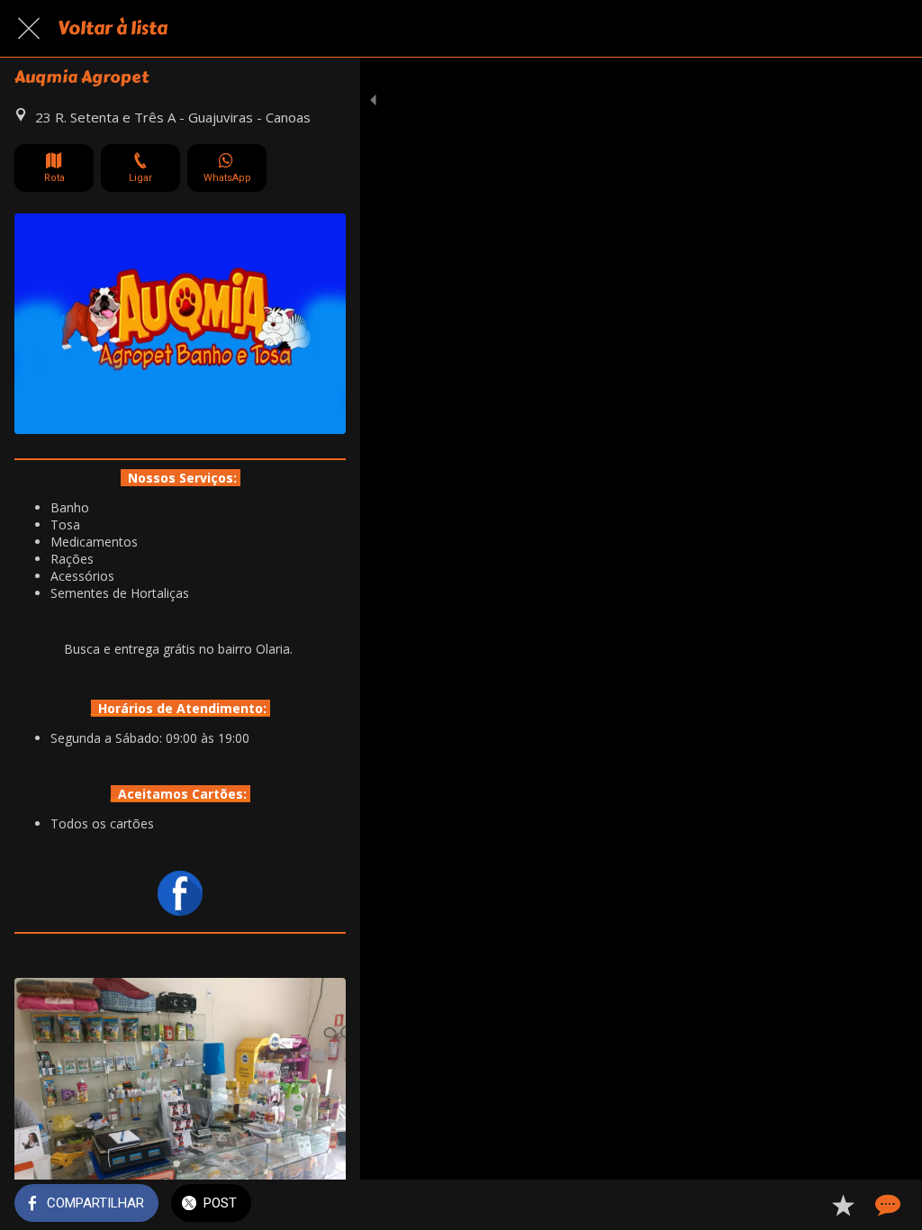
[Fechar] (29, 29)
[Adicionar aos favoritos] (842, 1204)
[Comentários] (886, 1204)
